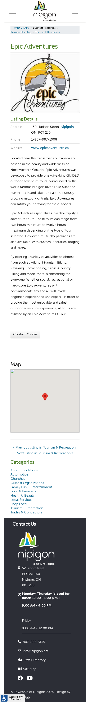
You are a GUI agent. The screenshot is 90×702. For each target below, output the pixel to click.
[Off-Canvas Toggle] (74, 11)
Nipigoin (67, 127)
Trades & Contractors (26, 512)
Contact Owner (25, 334)
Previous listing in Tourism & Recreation (44, 447)
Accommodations (24, 470)
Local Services (21, 500)
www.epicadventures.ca (50, 148)
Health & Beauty (22, 495)
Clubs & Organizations (27, 483)
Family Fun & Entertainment (31, 487)
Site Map (29, 669)
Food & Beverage (23, 491)
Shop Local (18, 504)
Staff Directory (35, 660)
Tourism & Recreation (26, 508)
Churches (17, 479)
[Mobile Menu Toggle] (12, 11)
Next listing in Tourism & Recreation (45, 453)
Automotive (19, 474)
